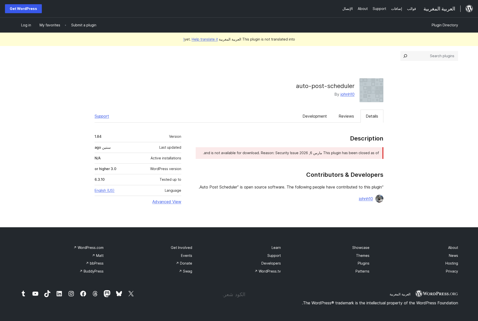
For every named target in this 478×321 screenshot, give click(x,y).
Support (102, 116)
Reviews (346, 116)
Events (186, 255)
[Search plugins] (405, 56)
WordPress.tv (267, 271)
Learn (276, 247)
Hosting (451, 263)
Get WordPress (23, 8)
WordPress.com (88, 247)
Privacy (452, 271)
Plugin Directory (445, 25)
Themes (362, 255)
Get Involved (181, 247)
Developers (271, 263)
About (453, 247)
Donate (184, 263)
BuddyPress (91, 271)
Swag (185, 271)
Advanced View (166, 201)
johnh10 (348, 94)
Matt (98, 255)
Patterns (362, 271)
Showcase (360, 247)
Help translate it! (200, 39)
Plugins (363, 263)
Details (372, 116)
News (453, 255)
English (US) (105, 190)
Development (314, 116)
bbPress (95, 263)
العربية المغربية (400, 294)
